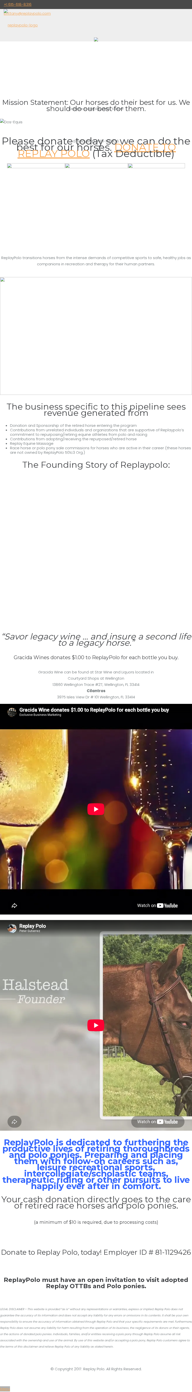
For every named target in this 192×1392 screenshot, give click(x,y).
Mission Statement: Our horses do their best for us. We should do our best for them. (96, 105)
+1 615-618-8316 (18, 4)
